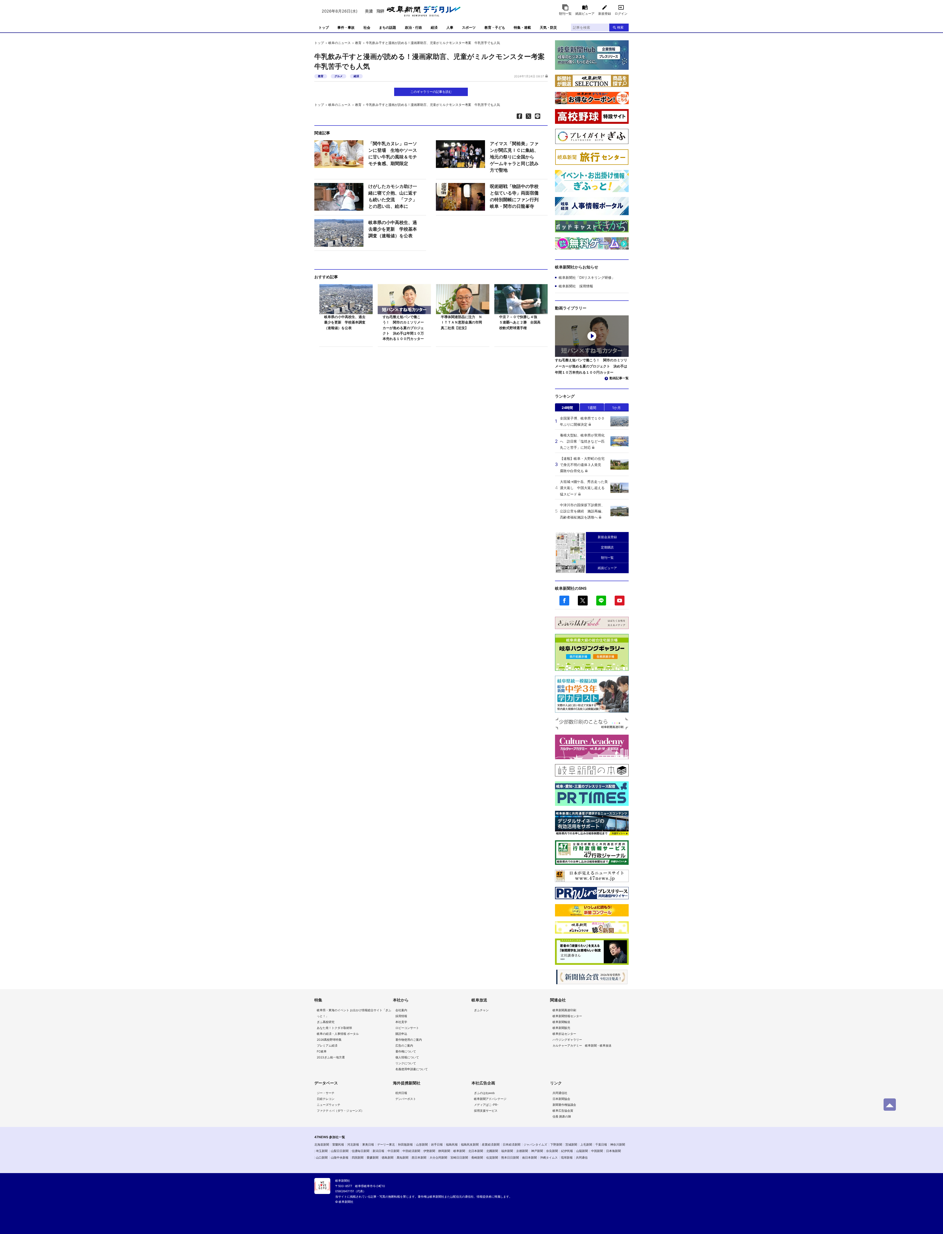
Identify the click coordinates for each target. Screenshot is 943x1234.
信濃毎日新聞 (360, 1151)
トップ (324, 27)
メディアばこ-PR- (486, 1105)
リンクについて (405, 1063)
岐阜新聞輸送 (561, 1022)
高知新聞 (402, 1157)
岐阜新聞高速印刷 (564, 1010)
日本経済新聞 (511, 1144)
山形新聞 (422, 1144)
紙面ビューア (585, 13)
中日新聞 (393, 1151)
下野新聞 (556, 1144)
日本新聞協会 (561, 1099)
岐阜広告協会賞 (563, 1110)
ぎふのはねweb (484, 1093)
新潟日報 (378, 1151)
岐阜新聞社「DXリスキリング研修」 (587, 277)
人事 (449, 27)
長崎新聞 (477, 1157)
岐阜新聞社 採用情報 (576, 286)
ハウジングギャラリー (567, 1039)
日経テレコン (325, 1099)
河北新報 (353, 1144)
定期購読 (607, 547)
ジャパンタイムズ (535, 1144)
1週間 (592, 408)
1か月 (616, 408)
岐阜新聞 (459, 1151)
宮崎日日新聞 (459, 1157)
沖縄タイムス (549, 1157)
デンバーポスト (405, 1099)
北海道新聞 (321, 1144)
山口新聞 (322, 1157)
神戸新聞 (537, 1151)
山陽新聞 (582, 1151)
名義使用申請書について (411, 1069)
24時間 (567, 408)
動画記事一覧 (619, 378)
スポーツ (469, 27)
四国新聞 (357, 1157)
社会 (366, 27)
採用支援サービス (486, 1110)
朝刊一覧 (565, 13)
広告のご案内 (404, 1045)
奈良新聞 (552, 1151)
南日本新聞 (529, 1157)
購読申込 (401, 1034)
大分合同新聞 (438, 1157)
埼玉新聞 (322, 1151)
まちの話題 (387, 27)
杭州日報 (401, 1093)
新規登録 (604, 13)
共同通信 (582, 1157)
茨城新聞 (571, 1144)
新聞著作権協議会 (564, 1105)
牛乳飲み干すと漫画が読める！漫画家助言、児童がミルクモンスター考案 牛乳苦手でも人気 (433, 43)
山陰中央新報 (339, 1157)
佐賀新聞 (492, 1157)
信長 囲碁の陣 (562, 1116)
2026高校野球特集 (329, 1039)
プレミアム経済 (327, 1045)
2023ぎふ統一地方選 (331, 1057)
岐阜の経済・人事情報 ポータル (338, 1034)
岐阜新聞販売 (561, 1028)
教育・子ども (495, 27)
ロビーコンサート (407, 1028)
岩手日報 (437, 1144)
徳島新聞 (387, 1157)
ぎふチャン (481, 1010)
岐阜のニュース (339, 43)
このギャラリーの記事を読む (431, 92)
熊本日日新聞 (510, 1157)
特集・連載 (522, 27)
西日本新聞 (419, 1157)
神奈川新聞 (617, 1144)
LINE (601, 600)
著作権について (405, 1051)
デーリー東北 (386, 1144)
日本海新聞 (613, 1151)
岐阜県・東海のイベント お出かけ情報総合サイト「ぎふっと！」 (354, 1013)
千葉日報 (601, 1144)
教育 (358, 43)
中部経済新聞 (411, 1151)
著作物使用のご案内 (408, 1039)
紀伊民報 (567, 1151)
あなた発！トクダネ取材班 (334, 1028)
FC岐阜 (322, 1051)
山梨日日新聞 (339, 1151)
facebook (564, 600)
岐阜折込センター (564, 1034)
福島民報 (452, 1144)
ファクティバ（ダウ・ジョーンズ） (340, 1110)
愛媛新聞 (372, 1157)
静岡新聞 (444, 1151)
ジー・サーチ (325, 1093)
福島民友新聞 (470, 1144)
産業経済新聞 (490, 1144)
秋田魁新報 (405, 1144)
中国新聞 (597, 1151)
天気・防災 (548, 27)
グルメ (338, 76)
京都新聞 (522, 1151)
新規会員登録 (607, 537)
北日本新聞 (475, 1151)
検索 (620, 27)
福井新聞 (507, 1151)
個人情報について (407, 1057)
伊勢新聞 (429, 1151)
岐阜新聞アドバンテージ (490, 1099)
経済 (434, 27)
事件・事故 (346, 27)
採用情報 (401, 1016)
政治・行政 (413, 27)
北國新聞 (492, 1151)
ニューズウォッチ (328, 1105)
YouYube (619, 600)
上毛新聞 (586, 1144)
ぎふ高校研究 (325, 1022)
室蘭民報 (338, 1144)
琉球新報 (567, 1157)
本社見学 (401, 1022)
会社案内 (401, 1010)
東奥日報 (368, 1144)
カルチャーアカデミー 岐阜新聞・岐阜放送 (582, 1045)
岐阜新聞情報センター (567, 1016)
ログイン (621, 13)
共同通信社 (560, 1093)
